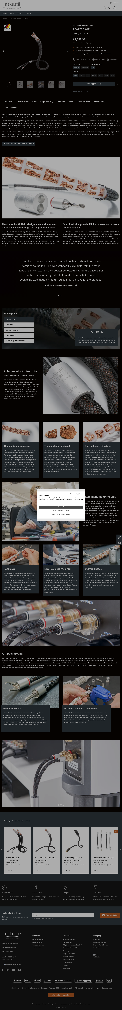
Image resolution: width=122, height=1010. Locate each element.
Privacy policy (74, 494)
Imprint (81, 494)
